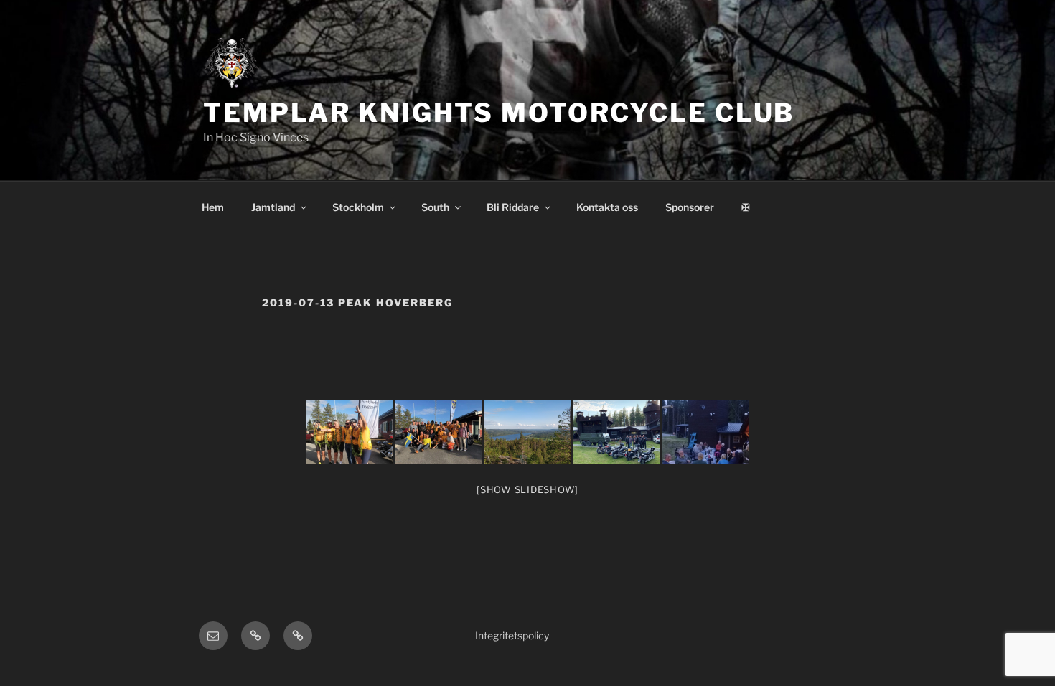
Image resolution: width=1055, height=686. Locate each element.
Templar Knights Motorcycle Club (498, 112)
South (435, 207)
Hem (213, 207)
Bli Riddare (513, 207)
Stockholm (358, 207)
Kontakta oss (607, 207)
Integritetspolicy (512, 635)
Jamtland (273, 207)
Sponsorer (689, 207)
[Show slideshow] (527, 489)
